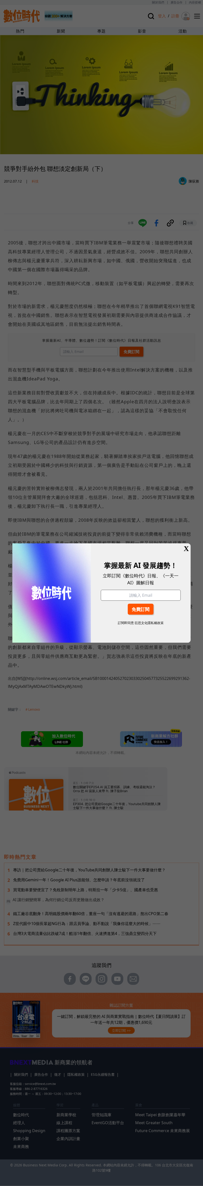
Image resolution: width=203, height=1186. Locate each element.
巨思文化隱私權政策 (149, 623)
